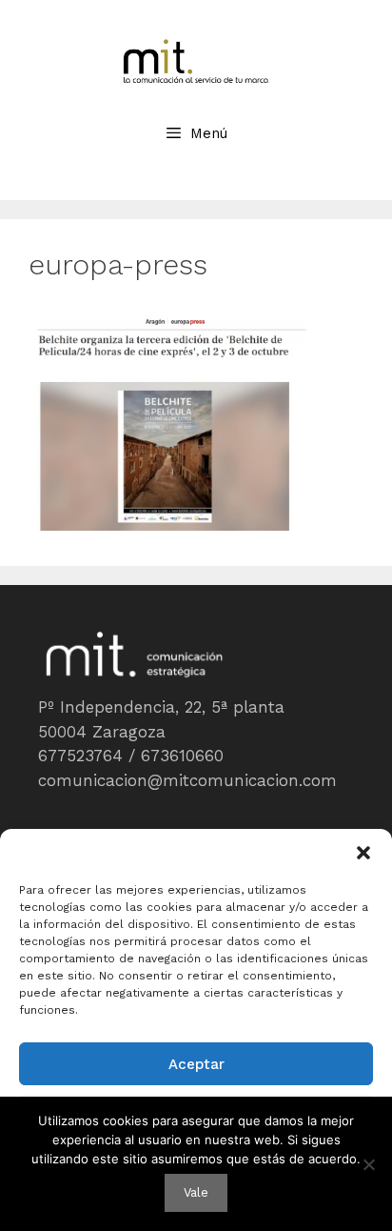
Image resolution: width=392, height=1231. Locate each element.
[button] (363, 852)
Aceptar (196, 1064)
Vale (196, 1192)
